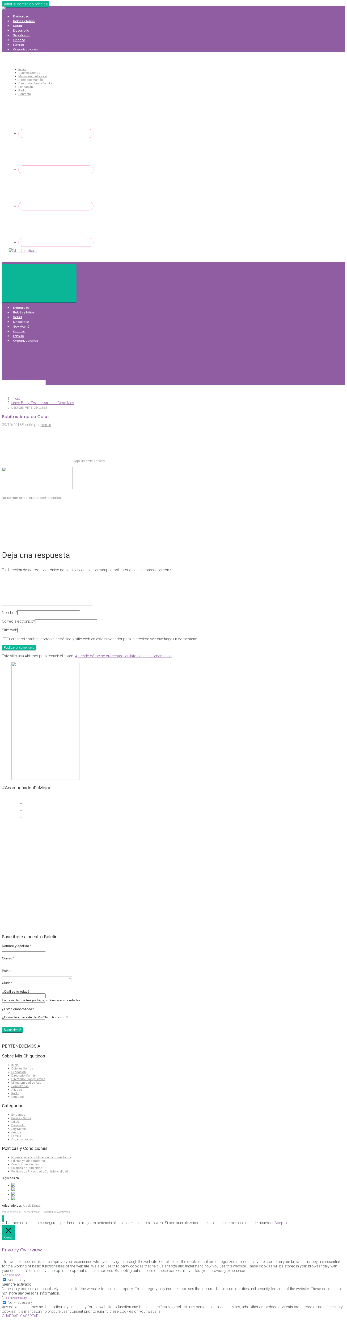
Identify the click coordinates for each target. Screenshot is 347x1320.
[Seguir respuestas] (37, 540)
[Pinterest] (55, 242)
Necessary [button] (11, 1275)
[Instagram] (55, 206)
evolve (5, 1211)
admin (46, 425)
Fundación (25, 87)
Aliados (16, 1089)
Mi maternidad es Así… (26, 1082)
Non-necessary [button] (14, 1297)
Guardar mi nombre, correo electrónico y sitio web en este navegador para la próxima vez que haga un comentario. (102, 639)
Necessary (16, 1280)
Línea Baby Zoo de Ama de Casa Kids (42, 403)
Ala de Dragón (32, 1205)
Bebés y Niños (24, 21)
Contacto (24, 94)
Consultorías (20, 1086)
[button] (3, 1218)
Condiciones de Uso (25, 1164)
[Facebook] (55, 133)
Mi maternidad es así (32, 76)
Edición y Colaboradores (28, 1161)
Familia (18, 44)
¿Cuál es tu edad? (16, 991)
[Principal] (39, 283)
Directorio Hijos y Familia (35, 83)
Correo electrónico (18, 621)
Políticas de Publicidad (26, 1168)
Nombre (9, 612)
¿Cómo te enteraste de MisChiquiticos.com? (35, 1017)
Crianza (19, 40)
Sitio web (9, 630)
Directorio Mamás (30, 80)
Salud (17, 26)
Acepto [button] (281, 1223)
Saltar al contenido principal (25, 4)
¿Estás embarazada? (18, 1009)
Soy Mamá (21, 35)
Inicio (22, 69)
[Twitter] (55, 169)
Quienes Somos (29, 72)
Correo (8, 958)
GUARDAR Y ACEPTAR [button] (20, 1316)
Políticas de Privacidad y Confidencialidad (40, 1171)
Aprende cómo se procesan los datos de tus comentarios (123, 656)
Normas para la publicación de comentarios (41, 1157)
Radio (22, 90)
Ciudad (7, 983)
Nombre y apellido (16, 946)
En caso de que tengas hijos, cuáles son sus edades (41, 1000)
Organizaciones (25, 49)
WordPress (63, 1211)
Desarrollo (21, 30)
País (6, 971)
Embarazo (21, 16)
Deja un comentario (89, 461)
